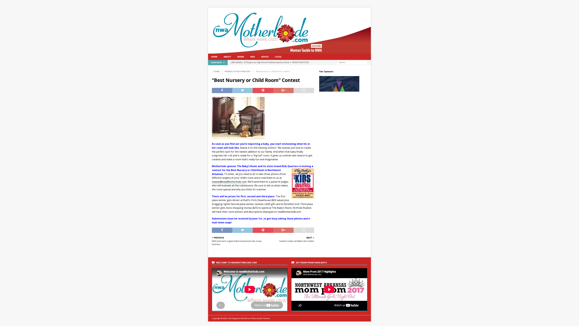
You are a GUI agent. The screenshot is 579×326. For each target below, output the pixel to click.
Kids (252, 56)
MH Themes (265, 318)
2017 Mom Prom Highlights (311, 262)
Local (278, 56)
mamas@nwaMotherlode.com (229, 181)
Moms (240, 56)
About (227, 56)
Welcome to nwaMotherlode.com (236, 262)
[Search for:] (352, 62)
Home (214, 56)
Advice (265, 56)
